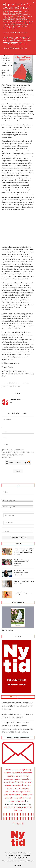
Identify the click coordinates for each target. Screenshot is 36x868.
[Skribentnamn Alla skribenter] (18, 500)
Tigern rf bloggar (19, 697)
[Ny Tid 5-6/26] (18, 617)
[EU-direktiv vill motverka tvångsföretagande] (7, 573)
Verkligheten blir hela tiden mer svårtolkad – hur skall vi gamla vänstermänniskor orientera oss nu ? (17, 726)
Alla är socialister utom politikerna (16, 714)
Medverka (27, 855)
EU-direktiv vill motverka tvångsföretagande (22, 572)
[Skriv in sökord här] (18, 492)
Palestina (17, 386)
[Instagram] (22, 823)
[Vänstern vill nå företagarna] (7, 583)
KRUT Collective (30, 860)
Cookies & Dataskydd (14, 858)
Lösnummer (27, 853)
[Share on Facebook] (15, 393)
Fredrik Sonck (15, 383)
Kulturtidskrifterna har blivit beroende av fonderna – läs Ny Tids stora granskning (24, 550)
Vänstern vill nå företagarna (24, 581)
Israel (4, 386)
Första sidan (8, 853)
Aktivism (5, 383)
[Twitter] (18, 823)
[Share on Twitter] (17, 393)
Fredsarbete (25, 383)
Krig (10, 386)
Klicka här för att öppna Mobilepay (15, 48)
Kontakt (25, 858)
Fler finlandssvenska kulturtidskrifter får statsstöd (21, 561)
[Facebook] (13, 823)
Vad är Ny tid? (18, 853)
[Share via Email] (19, 393)
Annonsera (9, 855)
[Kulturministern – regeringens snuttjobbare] (7, 594)
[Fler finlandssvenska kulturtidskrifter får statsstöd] (7, 562)
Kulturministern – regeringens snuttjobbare (23, 593)
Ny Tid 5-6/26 (7, 630)
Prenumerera (18, 855)
